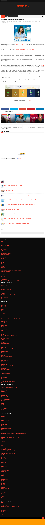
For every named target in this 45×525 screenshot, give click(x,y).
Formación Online (4, 255)
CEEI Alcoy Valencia (5, 420)
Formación (32, 21)
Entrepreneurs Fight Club (6, 428)
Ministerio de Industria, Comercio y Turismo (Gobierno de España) (13, 433)
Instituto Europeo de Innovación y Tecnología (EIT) (10, 318)
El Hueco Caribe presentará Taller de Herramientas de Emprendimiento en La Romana (21, 214)
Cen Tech (3, 327)
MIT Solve (3, 355)
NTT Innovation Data (5, 357)
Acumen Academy (4, 242)
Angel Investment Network (6, 449)
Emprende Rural (4, 424)
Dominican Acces (4, 286)
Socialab (3, 367)
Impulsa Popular (4, 476)
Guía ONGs (3, 510)
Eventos (28, 21)
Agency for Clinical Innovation (7, 322)
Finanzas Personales (5, 254)
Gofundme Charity (4, 472)
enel (2, 330)
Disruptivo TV (4, 248)
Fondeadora (3, 463)
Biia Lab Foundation (5, 245)
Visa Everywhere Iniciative (6, 409)
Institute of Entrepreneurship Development (9, 348)
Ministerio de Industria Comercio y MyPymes (9, 294)
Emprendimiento (14, 21)
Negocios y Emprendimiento (6, 265)
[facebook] (37, 1)
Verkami (2, 499)
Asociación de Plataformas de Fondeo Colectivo (10, 450)
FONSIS (2, 337)
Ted (2, 272)
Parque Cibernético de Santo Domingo (8, 296)
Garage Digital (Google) (5, 257)
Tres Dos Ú (3, 441)
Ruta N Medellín (4, 364)
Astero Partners (4, 325)
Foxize (2, 429)
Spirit (2, 312)
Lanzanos (3, 483)
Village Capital (4, 408)
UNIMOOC (3, 276)
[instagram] (42, 1)
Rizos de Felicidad (4, 297)
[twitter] (39, 1)
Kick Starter (3, 480)
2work (2, 304)
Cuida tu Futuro (4, 423)
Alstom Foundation (5, 324)
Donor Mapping (4, 459)
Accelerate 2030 (4, 321)
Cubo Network (4, 394)
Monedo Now (3, 434)
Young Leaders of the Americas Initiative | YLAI (10, 280)
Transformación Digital (4, 22)
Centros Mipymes (4, 285)
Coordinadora (4, 505)
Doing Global (4, 249)
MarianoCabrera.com (5, 263)
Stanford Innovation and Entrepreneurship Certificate (11, 270)
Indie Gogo (3, 478)
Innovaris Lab (3, 346)
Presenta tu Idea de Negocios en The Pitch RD (13, 185)
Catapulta (3, 391)
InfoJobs (3, 432)
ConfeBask (3, 421)
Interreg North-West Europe (6, 350)
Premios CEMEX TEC (5, 488)
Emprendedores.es (4, 252)
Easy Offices (3, 305)
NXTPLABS (3, 484)
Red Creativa (3, 363)
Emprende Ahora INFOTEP (6, 289)
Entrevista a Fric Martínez (9, 190)
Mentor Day (3, 400)
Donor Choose (4, 458)
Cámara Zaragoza (4, 417)
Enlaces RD (3, 462)
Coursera (3, 246)
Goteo (2, 474)
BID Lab (2, 326)
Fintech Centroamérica (5, 398)
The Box (3, 313)
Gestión (2, 258)
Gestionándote (4, 259)
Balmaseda (3, 416)
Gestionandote (4, 467)
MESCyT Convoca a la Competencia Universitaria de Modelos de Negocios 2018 (19, 204)
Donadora (3, 457)
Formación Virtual (37, 21)
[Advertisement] (22, 10)
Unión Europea (4, 377)
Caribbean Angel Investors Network (8, 453)
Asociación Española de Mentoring (7, 388)
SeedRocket (3, 268)
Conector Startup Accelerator (6, 392)
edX (2, 250)
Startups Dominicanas (5, 298)
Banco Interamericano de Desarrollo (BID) (9, 452)
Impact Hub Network (5, 343)
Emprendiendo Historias (5, 253)
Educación (32, 114)
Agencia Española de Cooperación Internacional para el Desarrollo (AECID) (15, 446)
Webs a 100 (3, 278)
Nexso (2, 403)
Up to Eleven (3, 378)
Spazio (2, 310)
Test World (3, 440)
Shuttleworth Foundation (6, 491)
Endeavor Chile (4, 395)
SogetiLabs (3, 368)
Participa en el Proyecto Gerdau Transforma (22, 120)
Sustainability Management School (7, 370)
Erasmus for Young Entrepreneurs (7, 333)
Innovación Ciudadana (5, 344)
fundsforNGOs (4, 466)
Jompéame (3, 293)
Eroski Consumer (4, 509)
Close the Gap (4, 503)
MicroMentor (3, 401)
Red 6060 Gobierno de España (7, 436)
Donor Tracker (4, 461)
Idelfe (2, 430)
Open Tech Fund (4, 485)
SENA (2, 438)
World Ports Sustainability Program (8, 381)
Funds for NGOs (4, 465)
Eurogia (2, 334)
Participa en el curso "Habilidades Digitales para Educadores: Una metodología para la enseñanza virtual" (37, 119)
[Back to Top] (43, 518)
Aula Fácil (3, 244)
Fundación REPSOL (5, 338)
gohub (2, 339)
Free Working (4, 306)
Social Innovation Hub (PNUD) (7, 365)
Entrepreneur (3, 427)
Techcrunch (3, 492)
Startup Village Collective (6, 271)
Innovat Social (4, 347)
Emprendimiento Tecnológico (22, 21)
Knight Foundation (4, 482)
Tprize (2, 496)
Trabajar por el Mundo (5, 274)
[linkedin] (40, 1)
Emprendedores (4, 425)
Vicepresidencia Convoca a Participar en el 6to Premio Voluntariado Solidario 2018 (20, 199)
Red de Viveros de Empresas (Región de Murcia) (10, 437)
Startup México (4, 405)
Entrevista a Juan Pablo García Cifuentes (12, 209)
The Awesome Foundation (6, 493)
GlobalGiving (3, 471)
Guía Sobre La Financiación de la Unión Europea (13, 181)
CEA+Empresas (4, 419)
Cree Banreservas (4, 454)
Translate (19, 158)
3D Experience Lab (4, 320)
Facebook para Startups (5, 396)
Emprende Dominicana (5, 290)
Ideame (2, 475)
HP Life (2, 262)
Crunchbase (3, 456)
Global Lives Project (5, 470)
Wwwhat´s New (4, 279)
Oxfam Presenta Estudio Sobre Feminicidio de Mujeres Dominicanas (17, 218)
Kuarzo (2, 308)
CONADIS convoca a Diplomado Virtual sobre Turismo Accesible (16, 223)
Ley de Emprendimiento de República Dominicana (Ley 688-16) (16, 195)
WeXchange (3, 411)
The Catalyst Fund (4, 495)
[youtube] (43, 1)
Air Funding (3, 448)
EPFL (2, 331)
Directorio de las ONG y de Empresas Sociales (10, 506)
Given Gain (3, 469)
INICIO (3, 16)
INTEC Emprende (4, 292)
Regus (2, 309)
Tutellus (2, 275)
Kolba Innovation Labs (5, 351)
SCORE (2, 404)
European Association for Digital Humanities (9, 335)
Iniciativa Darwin (4, 479)
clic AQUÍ (28, 100)
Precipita (3, 487)
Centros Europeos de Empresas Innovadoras (9, 329)
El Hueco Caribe (4, 288)
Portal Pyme (3, 267)
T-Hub (2, 407)
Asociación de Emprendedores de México (9, 387)
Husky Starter (3, 342)
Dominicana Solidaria (5, 507)
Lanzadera (3, 352)
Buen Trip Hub (4, 390)
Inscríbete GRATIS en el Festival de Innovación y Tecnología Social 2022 (8, 120)
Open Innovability (4, 360)
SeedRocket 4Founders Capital (7, 489)
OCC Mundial (3, 266)
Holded (2, 261)
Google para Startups (5, 399)
